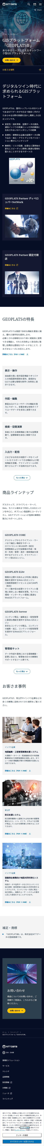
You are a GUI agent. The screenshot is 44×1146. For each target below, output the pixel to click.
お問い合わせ (10, 60)
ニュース (5, 1093)
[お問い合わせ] (34, 4)
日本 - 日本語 (10, 1052)
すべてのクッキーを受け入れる (22, 1142)
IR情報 (5, 1088)
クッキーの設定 (22, 1135)
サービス (5, 1066)
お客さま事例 (15, 70)
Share (38, 10)
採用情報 (5, 1082)
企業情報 (5, 1077)
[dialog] (22, 1127)
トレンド (5, 1071)
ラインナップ (14, 34)
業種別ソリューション (11, 1060)
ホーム (4, 34)
